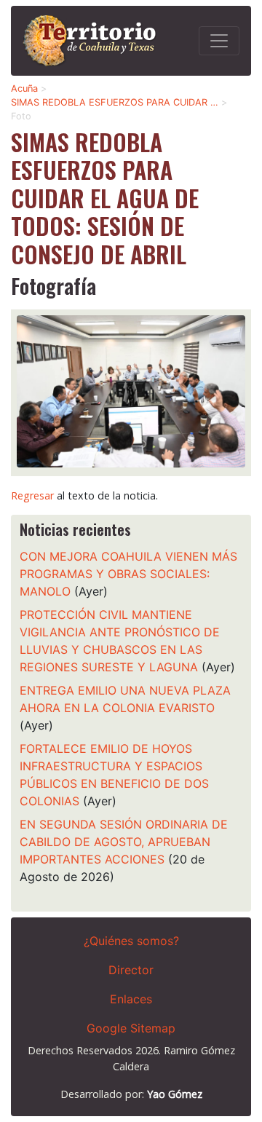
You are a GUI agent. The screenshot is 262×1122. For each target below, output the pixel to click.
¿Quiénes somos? (131, 940)
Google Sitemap (131, 1028)
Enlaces (131, 999)
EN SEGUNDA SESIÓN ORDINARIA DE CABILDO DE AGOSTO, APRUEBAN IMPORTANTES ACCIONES (124, 841)
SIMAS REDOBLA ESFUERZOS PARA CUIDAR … (114, 102)
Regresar (32, 495)
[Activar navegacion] (219, 40)
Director (131, 970)
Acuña (24, 88)
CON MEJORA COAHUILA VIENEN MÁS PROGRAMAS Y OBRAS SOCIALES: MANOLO (128, 573)
